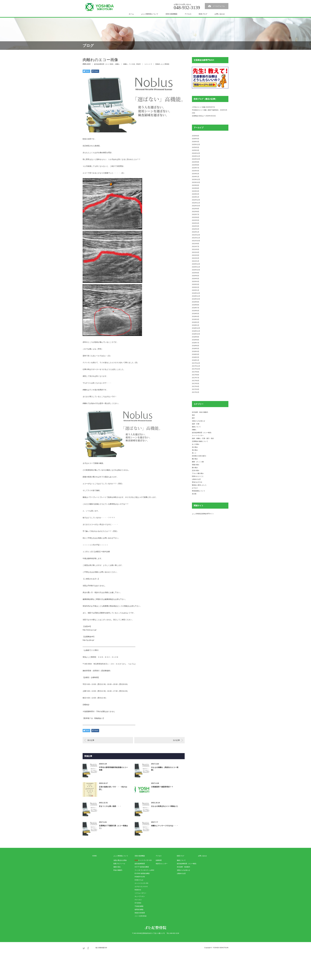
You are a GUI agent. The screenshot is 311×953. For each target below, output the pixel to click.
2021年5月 (195, 249)
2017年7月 (195, 378)
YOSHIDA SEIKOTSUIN (220, 948)
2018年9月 (195, 337)
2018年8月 (195, 340)
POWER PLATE (140, 876)
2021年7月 (195, 246)
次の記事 (176, 740)
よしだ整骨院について (149, 14)
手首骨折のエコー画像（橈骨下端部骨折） (206, 110)
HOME (94, 856)
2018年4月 (195, 351)
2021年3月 (195, 255)
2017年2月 (195, 392)
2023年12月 (196, 179)
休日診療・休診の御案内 (200, 412)
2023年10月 (196, 182)
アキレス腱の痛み (198, 473)
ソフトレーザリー (140, 893)
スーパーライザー (198, 435)
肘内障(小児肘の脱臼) (199, 456)
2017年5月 (195, 383)
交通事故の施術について (200, 441)
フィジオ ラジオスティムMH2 (144, 870)
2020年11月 (196, 267)
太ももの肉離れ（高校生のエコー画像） (164, 768)
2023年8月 (195, 188)
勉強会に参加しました (199, 485)
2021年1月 (195, 261)
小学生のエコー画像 (198, 107)
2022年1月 (195, 232)
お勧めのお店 (196, 479)
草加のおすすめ (197, 482)
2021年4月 (195, 252)
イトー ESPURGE (141, 916)
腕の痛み (195, 459)
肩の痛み (195, 450)
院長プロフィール (119, 863)
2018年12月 (196, 328)
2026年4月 (195, 139)
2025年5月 (195, 147)
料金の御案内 (117, 870)
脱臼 (193, 418)
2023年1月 (195, 197)
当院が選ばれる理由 (120, 860)
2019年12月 (196, 293)
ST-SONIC (138, 903)
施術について (196, 427)
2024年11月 (196, 156)
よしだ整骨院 (164, 64)
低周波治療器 (139, 909)
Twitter (84, 948)
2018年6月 (195, 345)
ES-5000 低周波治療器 (142, 873)
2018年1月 (195, 360)
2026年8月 (195, 136)
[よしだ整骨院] (100, 7)
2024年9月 (195, 162)
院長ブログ (203, 14)
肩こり (194, 453)
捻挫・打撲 (195, 424)
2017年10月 (196, 369)
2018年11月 (196, 331)
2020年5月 (195, 278)
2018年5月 (195, 348)
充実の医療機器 (171, 14)
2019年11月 (196, 296)
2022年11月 (196, 203)
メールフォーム (219, 6)
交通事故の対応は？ (198, 116)
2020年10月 (196, 270)
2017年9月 (195, 372)
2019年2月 (195, 322)
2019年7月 (195, 308)
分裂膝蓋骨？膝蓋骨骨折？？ (162, 787)
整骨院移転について (198, 491)
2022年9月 (195, 208)
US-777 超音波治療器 (142, 867)
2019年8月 (195, 305)
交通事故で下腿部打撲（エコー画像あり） (113, 827)
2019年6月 (195, 311)
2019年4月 (195, 316)
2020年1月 (195, 290)
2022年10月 (196, 206)
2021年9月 (195, 243)
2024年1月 (195, 176)
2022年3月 (195, 226)
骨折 (193, 415)
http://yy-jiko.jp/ (88, 640)
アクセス (188, 14)
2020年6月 (195, 276)
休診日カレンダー (161, 863)
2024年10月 (196, 159)
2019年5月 (195, 313)
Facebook (88, 948)
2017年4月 (195, 386)
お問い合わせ (220, 14)
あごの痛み (195, 444)
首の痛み (195, 447)
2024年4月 (195, 171)
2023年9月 (195, 185)
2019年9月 (195, 302)
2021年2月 (195, 258)
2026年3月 (195, 141)
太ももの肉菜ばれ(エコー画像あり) (164, 806)
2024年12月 (196, 153)
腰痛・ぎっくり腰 (198, 462)
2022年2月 (195, 229)
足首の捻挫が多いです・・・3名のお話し (113, 788)
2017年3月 (195, 389)
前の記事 (90, 740)
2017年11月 (196, 366)
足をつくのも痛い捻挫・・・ (110, 806)
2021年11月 (196, 238)
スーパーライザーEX (143, 860)
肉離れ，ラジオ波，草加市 (132, 64)
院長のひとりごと (198, 476)
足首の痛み (195, 470)
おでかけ (195, 488)
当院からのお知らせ (198, 421)
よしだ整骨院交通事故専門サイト (203, 514)
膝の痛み (195, 467)
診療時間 (159, 860)
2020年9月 (195, 273)
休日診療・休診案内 (183, 867)
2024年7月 (195, 168)
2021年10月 (196, 241)
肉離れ (117, 64)
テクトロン (138, 899)
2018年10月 (196, 334)
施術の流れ (117, 867)
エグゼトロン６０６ (141, 886)
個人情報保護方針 (101, 947)
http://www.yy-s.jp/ (89, 630)
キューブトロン (140, 896)
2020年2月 (195, 287)
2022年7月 (195, 214)
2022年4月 (195, 223)
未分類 (194, 494)
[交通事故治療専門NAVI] (210, 88)
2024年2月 (195, 174)
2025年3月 (195, 150)
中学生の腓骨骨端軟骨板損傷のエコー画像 (113, 768)
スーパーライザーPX (141, 883)
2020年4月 (195, 281)
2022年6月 (195, 217)
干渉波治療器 (139, 906)
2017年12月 (196, 363)
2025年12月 (196, 144)
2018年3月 (195, 354)
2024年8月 (195, 165)
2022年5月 (195, 220)
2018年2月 (195, 357)
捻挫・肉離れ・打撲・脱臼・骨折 (203, 438)
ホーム (131, 14)
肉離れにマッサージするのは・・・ (164, 826)
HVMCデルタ (139, 880)
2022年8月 (195, 211)
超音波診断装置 (140, 863)
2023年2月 (195, 194)
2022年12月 (196, 200)
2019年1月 (195, 325)
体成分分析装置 (140, 913)
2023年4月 (195, 191)
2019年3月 (195, 319)
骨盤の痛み (195, 465)
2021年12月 (196, 235)
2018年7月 (195, 343)
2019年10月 (196, 299)
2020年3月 (195, 284)
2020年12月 (196, 264)
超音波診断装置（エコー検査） (104, 64)
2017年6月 (195, 380)
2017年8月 (195, 375)
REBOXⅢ (138, 890)
